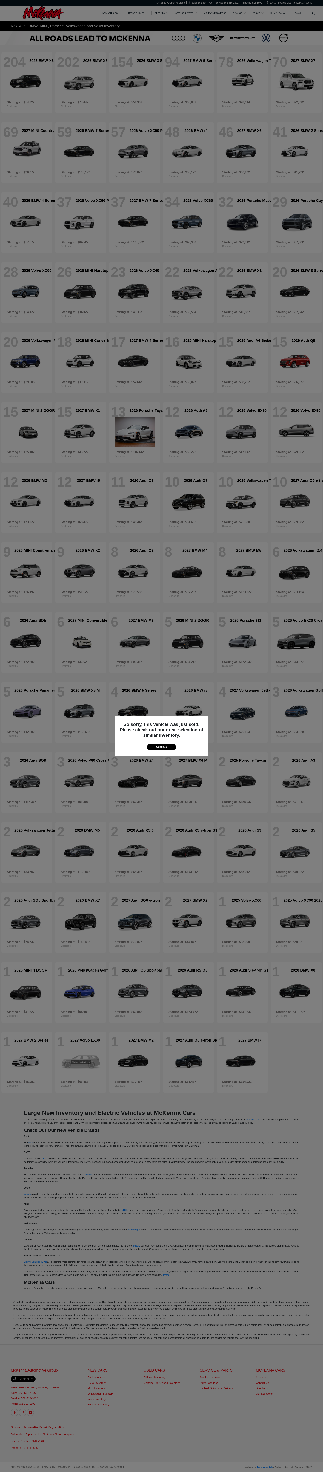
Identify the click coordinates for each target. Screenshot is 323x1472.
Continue (161, 747)
